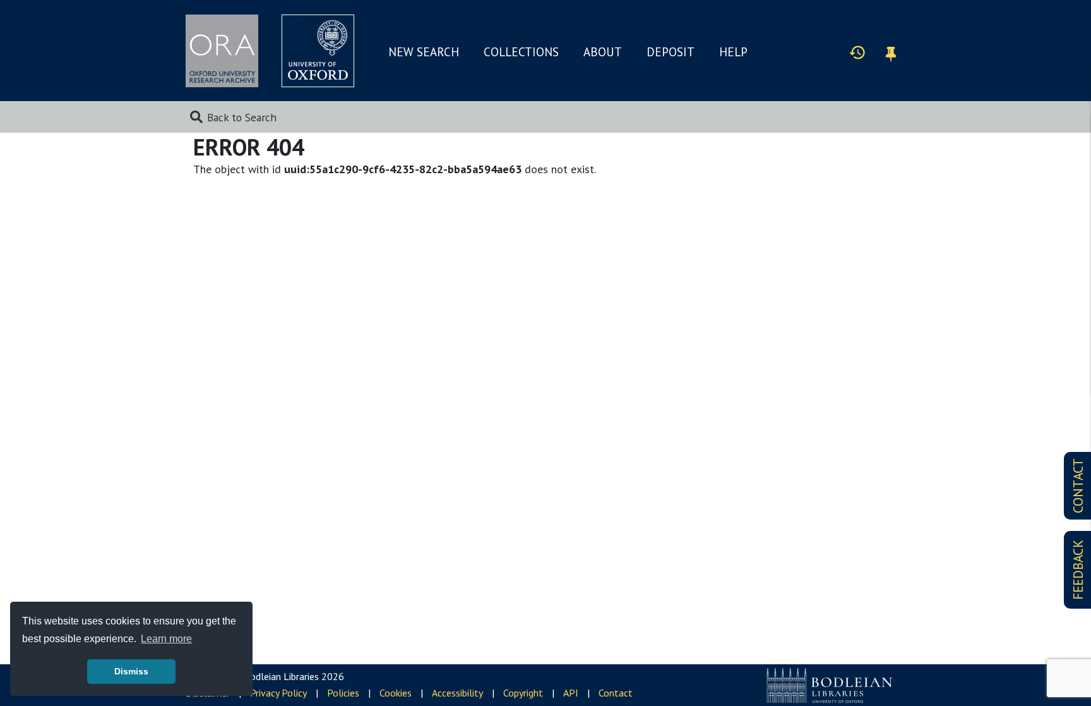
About (602, 51)
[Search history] (857, 51)
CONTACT (1078, 485)
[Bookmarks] (890, 52)
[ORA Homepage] (222, 51)
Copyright (523, 692)
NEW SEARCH (423, 51)
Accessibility (457, 692)
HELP (733, 51)
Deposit (671, 51)
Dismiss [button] (131, 671)
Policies (343, 692)
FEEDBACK (1078, 570)
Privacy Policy (278, 692)
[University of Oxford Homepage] (318, 51)
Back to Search (242, 117)
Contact (616, 692)
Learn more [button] (166, 638)
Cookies (395, 692)
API (570, 692)
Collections (521, 51)
